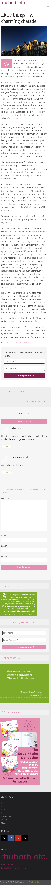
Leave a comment (24, 421)
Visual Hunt (19, 343)
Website (4, 556)
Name (4, 535)
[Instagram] (4, 838)
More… (4, 823)
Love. (3, 809)
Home (3, 803)
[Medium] (25, 838)
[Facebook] (11, 838)
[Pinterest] (18, 838)
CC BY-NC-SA (27, 343)
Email (4, 546)
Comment (6, 446)
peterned (11, 343)
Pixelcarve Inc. (34, 882)
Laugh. (3, 813)
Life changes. (6, 816)
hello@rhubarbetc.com (14, 868)
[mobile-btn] (48, 6)
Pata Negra (32, 143)
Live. (3, 806)
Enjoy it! (4, 820)
